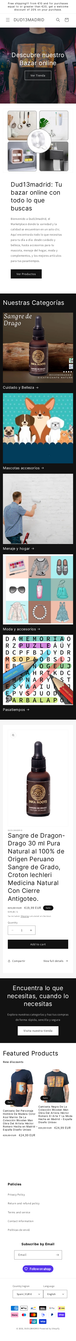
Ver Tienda (38, 75)
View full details (53, 961)
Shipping (25, 916)
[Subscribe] (57, 1254)
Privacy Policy (16, 1194)
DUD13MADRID (31, 1328)
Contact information (21, 1221)
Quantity (13, 922)
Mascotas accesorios (21, 468)
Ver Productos (26, 274)
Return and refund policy (23, 1203)
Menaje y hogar (16, 548)
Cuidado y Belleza (18, 387)
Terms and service (19, 1212)
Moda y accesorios (19, 629)
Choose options (20, 1144)
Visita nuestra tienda (38, 1030)
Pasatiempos (14, 710)
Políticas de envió (19, 1230)
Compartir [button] (18, 961)
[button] (8, 20)
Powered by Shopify (50, 1328)
